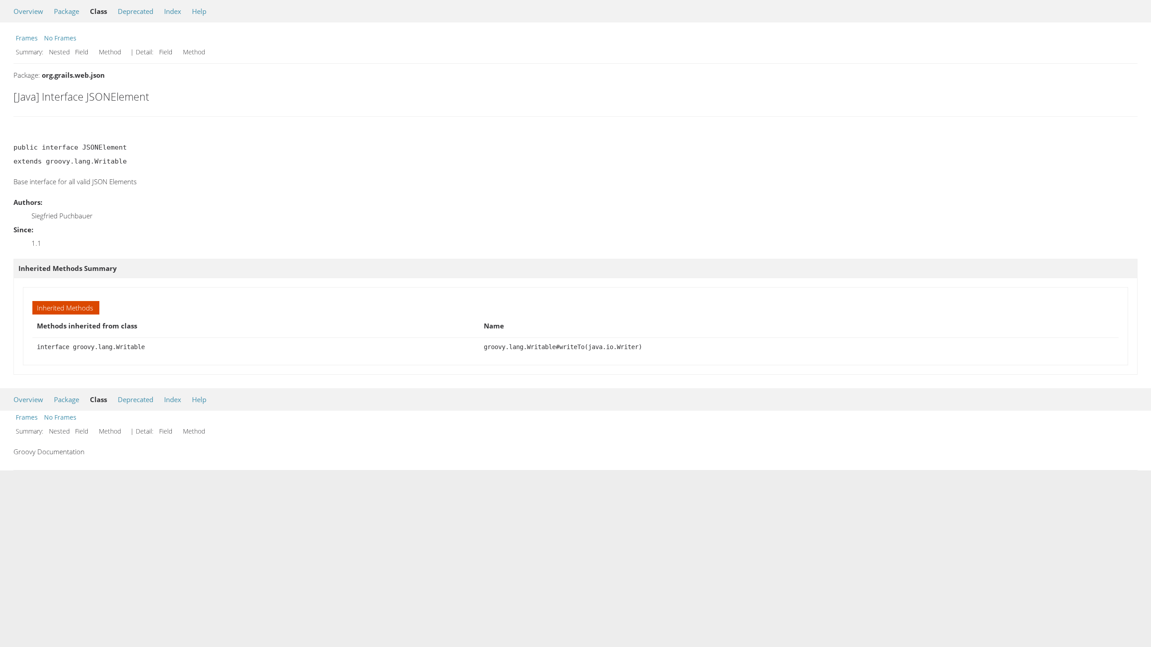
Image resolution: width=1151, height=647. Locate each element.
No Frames (60, 38)
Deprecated (135, 11)
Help (199, 11)
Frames (27, 38)
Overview (28, 11)
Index (172, 11)
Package (66, 11)
